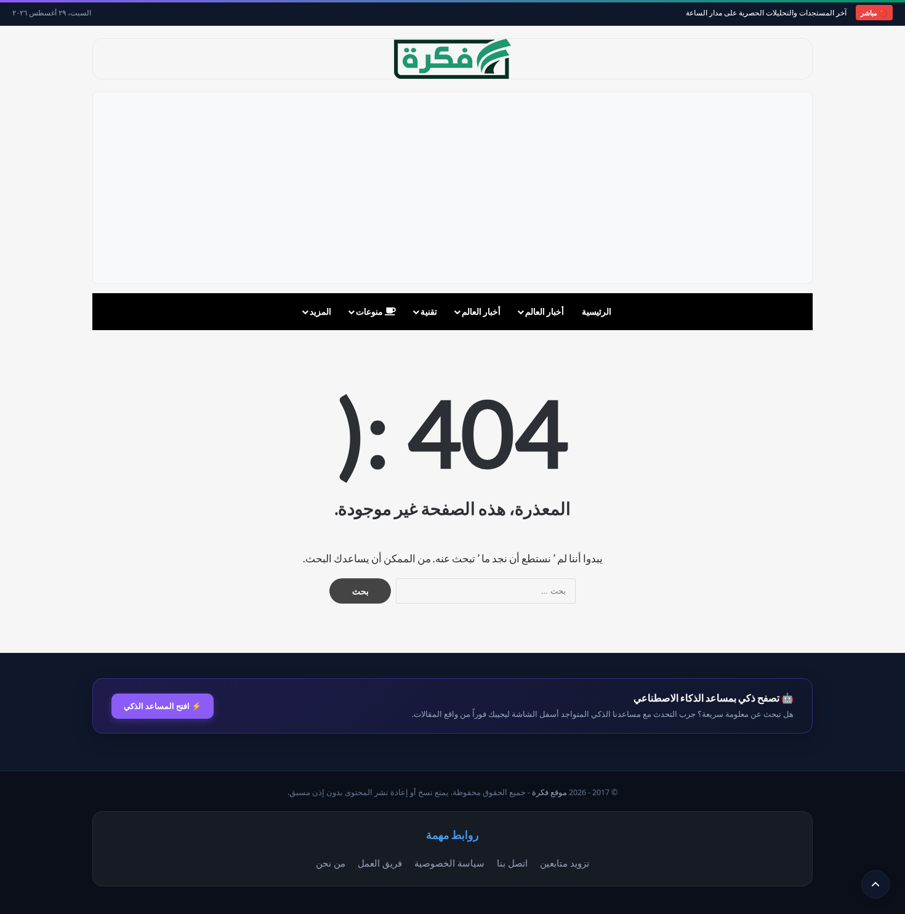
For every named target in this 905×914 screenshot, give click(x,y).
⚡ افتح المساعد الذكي (162, 705)
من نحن (330, 863)
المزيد (320, 311)
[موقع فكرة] (452, 59)
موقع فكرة (549, 792)
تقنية (428, 311)
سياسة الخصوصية (449, 863)
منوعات (370, 311)
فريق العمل (380, 863)
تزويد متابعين (564, 863)
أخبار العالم (544, 311)
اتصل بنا (512, 863)
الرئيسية (596, 311)
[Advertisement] (452, 188)
